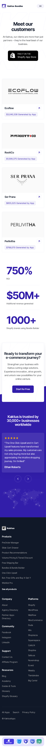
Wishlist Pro (7, 583)
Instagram (6, 637)
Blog (4, 676)
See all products (9, 589)
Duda (30, 625)
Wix (30, 630)
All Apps (6, 712)
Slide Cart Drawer (10, 547)
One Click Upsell (9, 573)
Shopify (31, 605)
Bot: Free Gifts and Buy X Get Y (16, 578)
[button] (40, 6)
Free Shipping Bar (10, 563)
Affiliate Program (10, 662)
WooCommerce (35, 620)
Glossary (6, 691)
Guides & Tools (9, 686)
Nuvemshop (33, 660)
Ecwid (31, 665)
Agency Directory (10, 610)
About (5, 605)
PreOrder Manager (10, 542)
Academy (6, 681)
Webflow (32, 615)
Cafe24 (31, 645)
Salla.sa (31, 655)
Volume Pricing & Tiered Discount (17, 557)
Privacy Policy (28, 712)
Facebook (6, 632)
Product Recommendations (14, 552)
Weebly (31, 670)
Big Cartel (32, 680)
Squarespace (34, 640)
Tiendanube (33, 675)
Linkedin (6, 642)
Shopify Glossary (10, 696)
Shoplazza (33, 635)
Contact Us (7, 657)
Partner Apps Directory (8, 617)
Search (16, 712)
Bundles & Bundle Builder (13, 567)
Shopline (32, 650)
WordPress (33, 610)
